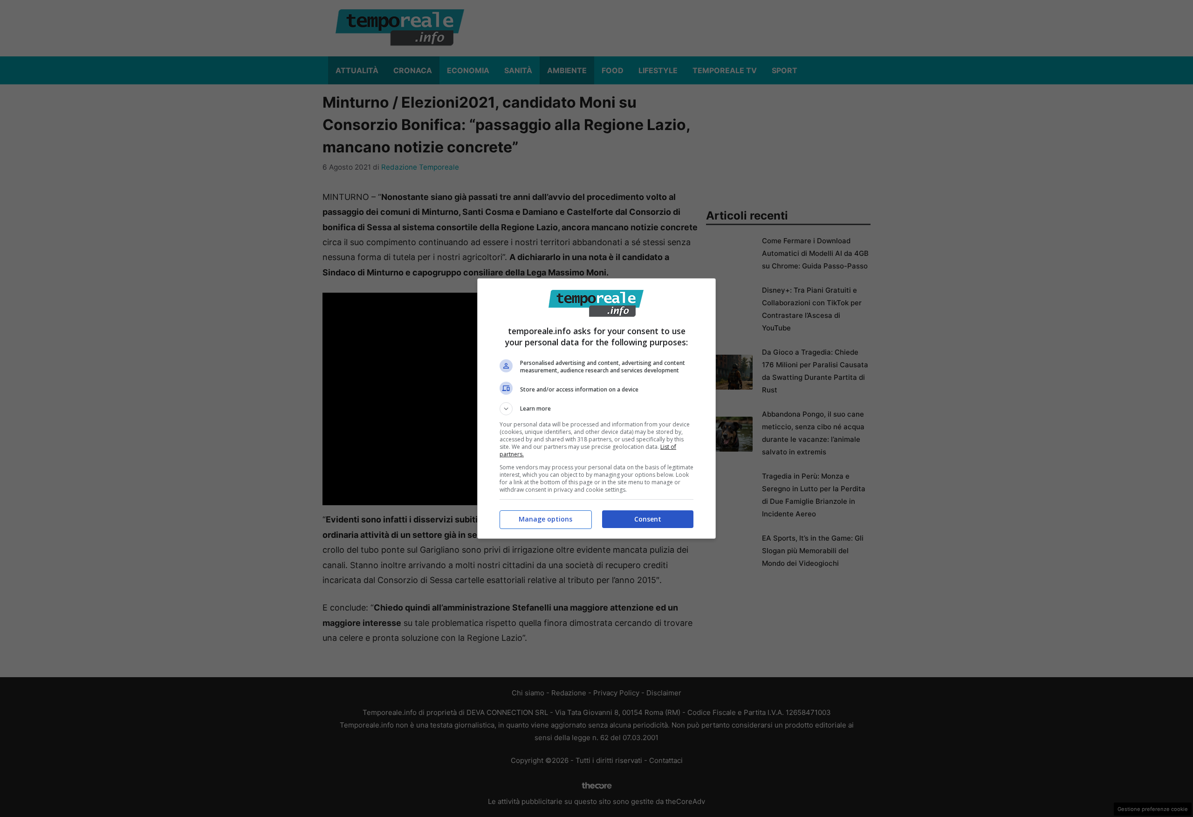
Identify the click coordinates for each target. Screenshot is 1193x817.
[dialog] (596, 408)
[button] (596, 408)
